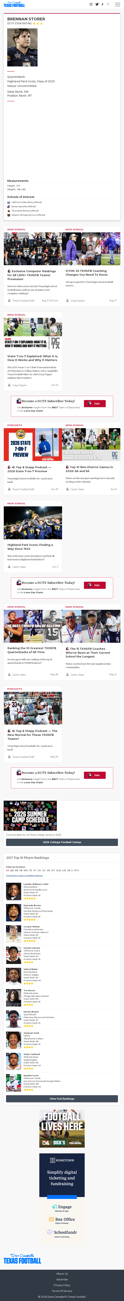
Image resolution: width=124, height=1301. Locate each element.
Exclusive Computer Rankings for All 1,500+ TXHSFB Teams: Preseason (31, 275)
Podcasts (14, 425)
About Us (62, 1273)
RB (16, 870)
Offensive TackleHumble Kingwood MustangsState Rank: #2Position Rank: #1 (38, 911)
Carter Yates (77, 489)
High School (16, 229)
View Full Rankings (62, 1098)
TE (30, 870)
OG (39, 870)
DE (48, 870)
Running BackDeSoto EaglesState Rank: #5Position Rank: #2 (32, 975)
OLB (58, 870)
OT (34, 870)
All (7, 870)
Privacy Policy (62, 1285)
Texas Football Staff (23, 300)
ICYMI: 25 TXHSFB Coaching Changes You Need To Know (87, 273)
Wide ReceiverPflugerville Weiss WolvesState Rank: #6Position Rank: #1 (36, 996)
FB (20, 870)
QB (12, 870)
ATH (76, 870)
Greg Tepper (78, 300)
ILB (64, 870)
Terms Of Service (62, 1291)
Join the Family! (93, 404)
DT (53, 870)
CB (68, 870)
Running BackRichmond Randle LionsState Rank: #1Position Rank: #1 (36, 890)
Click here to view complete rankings (24, 875)
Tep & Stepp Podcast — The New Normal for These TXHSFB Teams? (32, 735)
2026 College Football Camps (62, 842)
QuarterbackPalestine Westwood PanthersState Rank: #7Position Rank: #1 (39, 1017)
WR (26, 870)
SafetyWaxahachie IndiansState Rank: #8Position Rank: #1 (33, 1038)
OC (44, 870)
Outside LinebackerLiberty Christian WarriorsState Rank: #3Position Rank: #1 (36, 932)
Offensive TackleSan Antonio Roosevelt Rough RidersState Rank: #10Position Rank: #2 (42, 1081)
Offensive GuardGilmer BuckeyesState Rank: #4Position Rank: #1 (32, 953)
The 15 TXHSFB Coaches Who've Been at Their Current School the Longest (88, 652)
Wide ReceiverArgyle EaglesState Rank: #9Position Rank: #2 (32, 1060)
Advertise (62, 1279)
